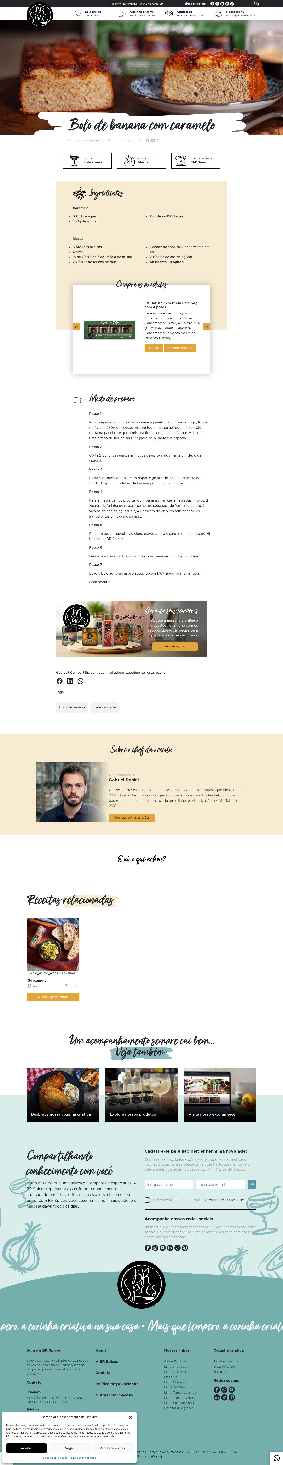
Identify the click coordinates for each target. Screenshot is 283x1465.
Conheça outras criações (132, 817)
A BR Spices (107, 1362)
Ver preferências (112, 1448)
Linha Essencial (175, 1372)
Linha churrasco (175, 1366)
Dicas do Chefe (224, 1366)
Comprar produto (180, 348)
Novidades (221, 1372)
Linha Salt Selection (178, 1387)
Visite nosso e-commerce (212, 1114)
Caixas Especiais (175, 1361)
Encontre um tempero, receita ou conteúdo (136, 4)
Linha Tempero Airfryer (180, 1392)
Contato (103, 1373)
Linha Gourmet (175, 1382)
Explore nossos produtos (133, 1114)
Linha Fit (170, 1377)
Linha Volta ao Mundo (180, 1403)
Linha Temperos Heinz (180, 1397)
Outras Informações (114, 1395)
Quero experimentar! (53, 997)
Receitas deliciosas (227, 1361)
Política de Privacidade (225, 1200)
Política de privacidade (54, 1457)
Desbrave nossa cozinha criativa (61, 1114)
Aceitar (26, 1448)
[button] (130, 1417)
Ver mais (154, 348)
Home (101, 1351)
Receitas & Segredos (179, 1408)
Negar (69, 1448)
